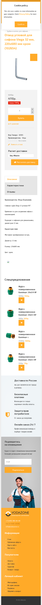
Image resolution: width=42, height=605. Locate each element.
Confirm (21, 24)
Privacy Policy (24, 14)
